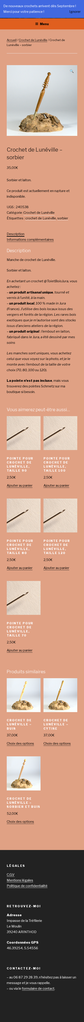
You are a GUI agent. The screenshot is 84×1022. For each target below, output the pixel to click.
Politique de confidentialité (27, 886)
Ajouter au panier (19, 485)
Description (15, 234)
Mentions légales (20, 880)
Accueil (12, 40)
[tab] (15, 234)
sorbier (62, 218)
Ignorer (75, 12)
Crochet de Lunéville (33, 40)
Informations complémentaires (30, 240)
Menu (44, 24)
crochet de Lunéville (40, 218)
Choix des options (20, 744)
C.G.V (11, 875)
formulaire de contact (38, 989)
